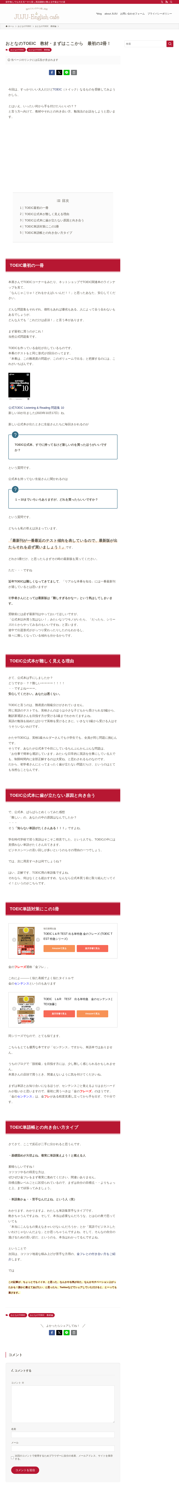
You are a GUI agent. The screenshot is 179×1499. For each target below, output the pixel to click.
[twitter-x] (162, 2)
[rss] (166, 2)
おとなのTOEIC (17, 50)
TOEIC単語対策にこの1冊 (42, 226)
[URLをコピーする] (74, 72)
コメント (17, 1382)
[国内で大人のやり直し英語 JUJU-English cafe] (37, 14)
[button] (52, 72)
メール (15, 1442)
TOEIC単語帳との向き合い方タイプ (48, 232)
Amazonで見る (59, 948)
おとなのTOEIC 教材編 (39, 50)
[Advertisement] (62, 155)
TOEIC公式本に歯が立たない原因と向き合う (54, 220)
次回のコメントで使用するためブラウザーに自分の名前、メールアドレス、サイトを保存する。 (64, 1457)
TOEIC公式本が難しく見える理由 (47, 214)
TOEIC (57, 89)
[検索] (171, 2)
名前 (13, 1429)
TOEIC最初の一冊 (36, 208)
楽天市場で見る (92, 948)
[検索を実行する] (169, 44)
